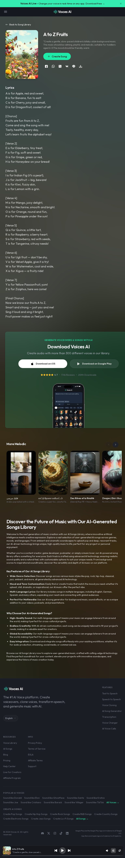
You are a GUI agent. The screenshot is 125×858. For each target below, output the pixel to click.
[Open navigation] (5, 11)
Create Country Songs (106, 814)
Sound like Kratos (96, 797)
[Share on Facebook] (46, 66)
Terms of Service (36, 748)
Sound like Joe (10, 802)
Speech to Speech (111, 699)
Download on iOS (45, 363)
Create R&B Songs (82, 814)
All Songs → (82, 818)
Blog (5, 754)
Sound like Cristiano (31, 802)
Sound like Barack (53, 802)
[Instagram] (55, 833)
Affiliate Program (12, 778)
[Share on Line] (74, 66)
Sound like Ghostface (53, 797)
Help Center (9, 766)
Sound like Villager (74, 802)
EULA (30, 754)
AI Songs (7, 748)
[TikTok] (61, 833)
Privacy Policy (35, 742)
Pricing (6, 760)
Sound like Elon (32, 797)
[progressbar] (62, 855)
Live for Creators (12, 772)
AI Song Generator (112, 711)
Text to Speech (110, 693)
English (9, 718)
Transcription (109, 716)
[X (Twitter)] (48, 833)
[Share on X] (60, 66)
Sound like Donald (12, 797)
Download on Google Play (97, 363)
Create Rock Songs (60, 814)
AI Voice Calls (109, 728)
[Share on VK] (67, 66)
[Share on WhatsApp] (53, 66)
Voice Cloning (109, 705)
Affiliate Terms (35, 760)
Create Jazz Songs (41, 818)
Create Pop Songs (12, 814)
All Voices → (112, 802)
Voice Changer (110, 722)
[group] (62, 855)
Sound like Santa (75, 797)
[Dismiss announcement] (121, 4)
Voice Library (10, 742)
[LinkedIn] (67, 833)
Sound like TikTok (95, 802)
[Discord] (42, 833)
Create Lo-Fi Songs (63, 818)
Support (32, 766)
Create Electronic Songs (15, 818)
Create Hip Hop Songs (36, 814)
